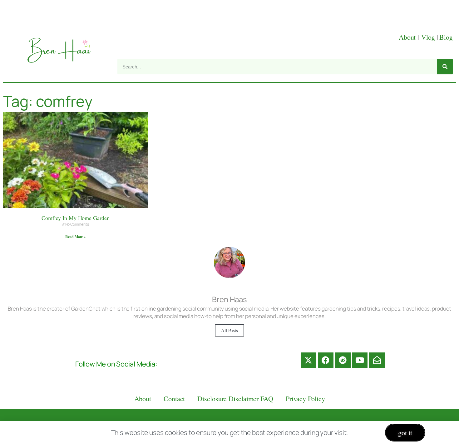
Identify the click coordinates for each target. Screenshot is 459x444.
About (408, 37)
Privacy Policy (305, 398)
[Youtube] (360, 360)
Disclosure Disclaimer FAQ (235, 398)
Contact (174, 398)
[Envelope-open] (377, 360)
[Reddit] (343, 360)
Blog (446, 37)
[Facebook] (325, 360)
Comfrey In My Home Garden (76, 218)
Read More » (75, 236)
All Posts (229, 330)
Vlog (429, 37)
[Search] (445, 66)
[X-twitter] (308, 360)
